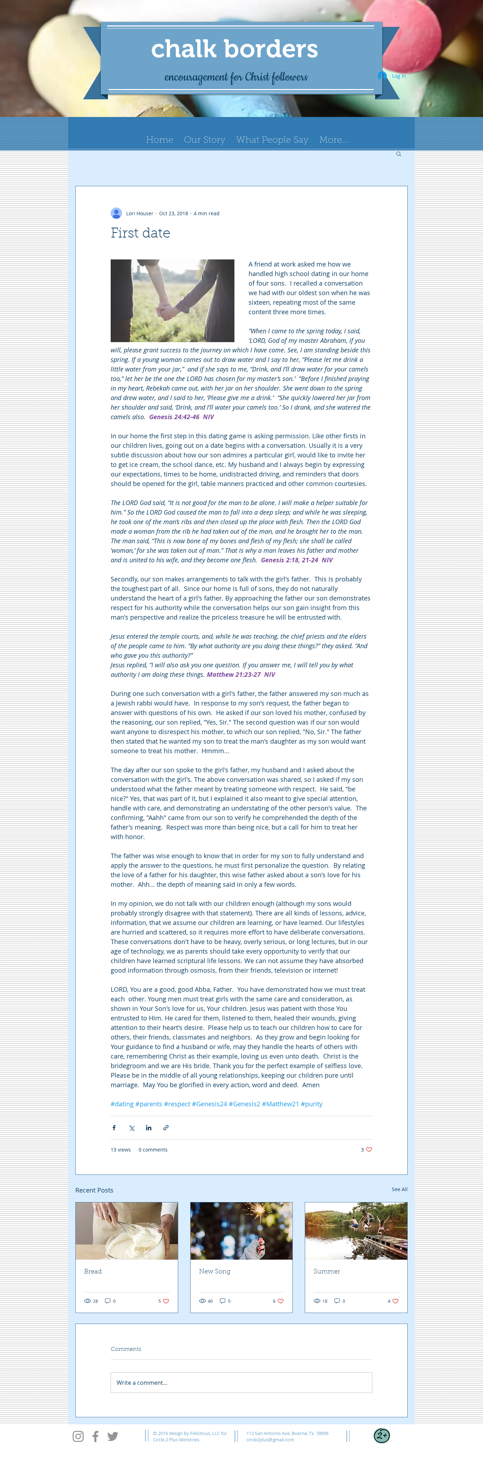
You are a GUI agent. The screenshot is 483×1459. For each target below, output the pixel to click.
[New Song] (242, 1231)
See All (400, 1189)
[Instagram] (78, 1436)
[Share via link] (166, 1127)
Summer (327, 1272)
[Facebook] (95, 1436)
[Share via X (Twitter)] (131, 1127)
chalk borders (235, 48)
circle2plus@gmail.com (270, 1439)
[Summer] (356, 1231)
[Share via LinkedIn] (148, 1127)
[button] (398, 153)
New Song (215, 1272)
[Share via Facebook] (114, 1127)
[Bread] (127, 1231)
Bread (93, 1272)
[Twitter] (112, 1436)
